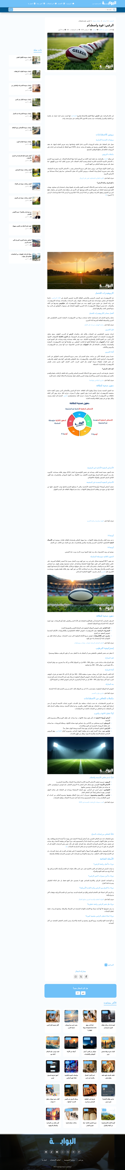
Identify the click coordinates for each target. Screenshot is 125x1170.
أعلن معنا (40, 3)
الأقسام (60, 3)
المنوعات (105, 1086)
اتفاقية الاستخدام (55, 1160)
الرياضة (105, 21)
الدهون (65, 396)
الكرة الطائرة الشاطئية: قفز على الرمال (92, 178)
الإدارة (67, 1062)
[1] (106, 195)
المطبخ (104, 1062)
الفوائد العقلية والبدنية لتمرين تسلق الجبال (91, 899)
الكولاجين (59, 731)
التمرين (103, 571)
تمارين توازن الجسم (98, 693)
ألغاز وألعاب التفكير (51, 1012)
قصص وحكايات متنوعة (52, 1038)
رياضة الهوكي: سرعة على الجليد (94, 325)
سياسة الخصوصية (69, 1160)
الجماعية (74, 116)
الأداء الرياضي (56, 298)
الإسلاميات (68, 1038)
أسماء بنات (68, 1012)
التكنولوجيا (105, 1012)
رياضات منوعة (96, 21)
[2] (66, 846)
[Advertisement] (80, 91)
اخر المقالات (50, 3)
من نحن (81, 1160)
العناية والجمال (69, 1109)
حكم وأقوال (105, 1038)
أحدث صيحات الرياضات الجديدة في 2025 (91, 802)
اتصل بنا (30, 3)
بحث (11, 9)
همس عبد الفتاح (103, 29)
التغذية (106, 159)
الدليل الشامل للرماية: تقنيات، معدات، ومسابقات (89, 643)
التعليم (86, 1012)
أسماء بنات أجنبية (88, 1062)
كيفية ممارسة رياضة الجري (95, 521)
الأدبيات (86, 1109)
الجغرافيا (49, 1109)
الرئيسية (69, 3)
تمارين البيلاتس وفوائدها (96, 380)
